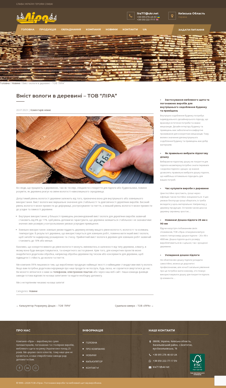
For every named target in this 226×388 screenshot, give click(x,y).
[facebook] (19, 368)
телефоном (59, 271)
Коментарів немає (40, 110)
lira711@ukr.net (147, 13)
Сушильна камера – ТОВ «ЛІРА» (134, 305)
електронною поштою (80, 271)
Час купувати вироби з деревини (187, 188)
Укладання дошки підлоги (182, 255)
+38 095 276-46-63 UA (165, 354)
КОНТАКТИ (130, 29)
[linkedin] (27, 368)
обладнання (71, 29)
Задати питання (191, 29)
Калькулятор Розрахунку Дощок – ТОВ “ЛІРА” (43, 305)
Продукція (47, 29)
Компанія (93, 29)
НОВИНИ (91, 355)
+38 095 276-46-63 (147, 17)
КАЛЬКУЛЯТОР (94, 361)
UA (145, 29)
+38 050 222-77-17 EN (165, 360)
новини (112, 29)
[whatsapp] (35, 368)
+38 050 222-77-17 (146, 19)
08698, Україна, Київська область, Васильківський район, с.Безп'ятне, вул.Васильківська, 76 (172, 345)
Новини (16, 83)
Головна (27, 29)
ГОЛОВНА (91, 342)
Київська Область (191, 13)
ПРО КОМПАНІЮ (95, 348)
